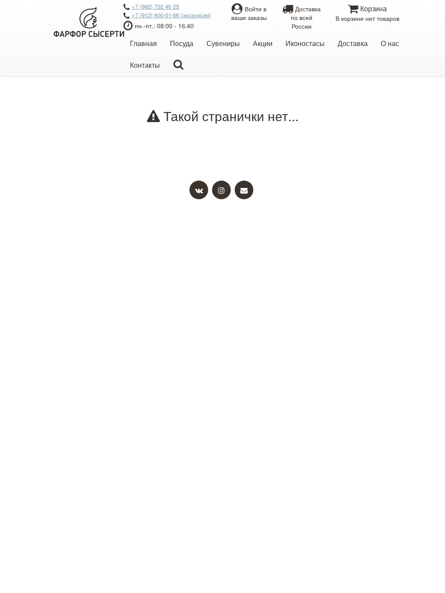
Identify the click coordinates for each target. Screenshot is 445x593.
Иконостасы (305, 43)
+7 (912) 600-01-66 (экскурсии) (171, 15)
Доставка (353, 43)
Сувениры (223, 43)
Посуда (181, 43)
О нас (390, 43)
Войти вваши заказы (249, 13)
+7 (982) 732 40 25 (155, 6)
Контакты (145, 65)
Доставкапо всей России (306, 17)
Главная (143, 43)
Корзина (367, 13)
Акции (262, 43)
